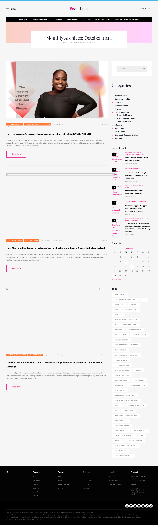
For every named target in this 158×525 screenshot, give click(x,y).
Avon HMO (118, 315)
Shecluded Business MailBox (126, 415)
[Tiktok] (147, 506)
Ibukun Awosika (121, 380)
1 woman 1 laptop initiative (125, 299)
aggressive (119, 305)
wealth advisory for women (126, 445)
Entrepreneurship (15, 124)
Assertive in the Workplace (126, 310)
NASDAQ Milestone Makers (125, 395)
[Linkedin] (135, 506)
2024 (70, 42)
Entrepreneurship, (132, 168)
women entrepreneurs (123, 456)
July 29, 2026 (130, 235)
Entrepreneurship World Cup (126, 355)
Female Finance (121, 106)
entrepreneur (120, 350)
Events (10, 355)
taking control (140, 430)
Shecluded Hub (121, 420)
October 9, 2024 (61, 355)
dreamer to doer (121, 340)
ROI (116, 410)
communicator (120, 335)
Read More (16, 154)
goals (138, 370)
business (118, 330)
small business (121, 430)
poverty (118, 405)
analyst (134, 305)
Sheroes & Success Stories (126, 135)
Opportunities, (131, 186)
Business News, (131, 153)
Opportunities (121, 128)
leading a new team (137, 385)
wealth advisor (135, 440)
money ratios (120, 390)
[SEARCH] (150, 8)
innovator (119, 385)
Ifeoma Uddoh (139, 380)
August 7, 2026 (130, 214)
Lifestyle (118, 125)
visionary (118, 440)
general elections (122, 370)
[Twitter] (131, 506)
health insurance (122, 375)
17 (132, 266)
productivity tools (136, 405)
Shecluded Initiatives (126, 118)
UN (142, 435)
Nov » (120, 279)
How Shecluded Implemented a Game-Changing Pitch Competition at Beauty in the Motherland (55, 248)
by (57, 124)
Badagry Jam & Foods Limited (126, 320)
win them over (120, 451)
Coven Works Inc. (139, 335)
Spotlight (46, 124)
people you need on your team (126, 400)
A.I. (144, 299)
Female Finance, (131, 201)
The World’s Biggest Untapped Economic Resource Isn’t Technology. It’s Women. (136, 208)
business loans (135, 330)
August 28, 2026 (131, 163)
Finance (118, 109)
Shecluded (128, 410)
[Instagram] (127, 506)
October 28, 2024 (11, 127)
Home (65, 42)
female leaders (121, 360)
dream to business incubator (126, 345)
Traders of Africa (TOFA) (124, 435)
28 (115, 276)
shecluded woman (122, 425)
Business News (121, 96)
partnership (21, 355)
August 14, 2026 (130, 196)
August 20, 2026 (131, 181)
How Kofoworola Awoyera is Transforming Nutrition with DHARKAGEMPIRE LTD (48, 133)
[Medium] (143, 506)
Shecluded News (31, 240)
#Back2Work (120, 294)
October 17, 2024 (58, 240)
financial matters (122, 365)
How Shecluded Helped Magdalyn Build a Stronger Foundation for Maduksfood (137, 175)
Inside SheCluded (32, 124)
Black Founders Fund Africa (126, 325)
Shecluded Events (15, 240)
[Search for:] (132, 69)
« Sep (114, 279)
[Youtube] (139, 506)
